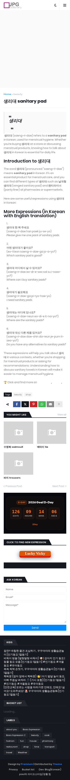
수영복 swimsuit (13, 447)
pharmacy (47, 740)
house (33, 740)
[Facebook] (17, 404)
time (36, 746)
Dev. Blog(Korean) (50, 769)
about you (11, 729)
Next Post (58, 486)
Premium (27, 764)
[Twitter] (25, 404)
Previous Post (14, 486)
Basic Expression (31, 729)
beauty (17, 94)
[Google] (44, 382)
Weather (22, 752)
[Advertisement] (35, 49)
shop (28, 394)
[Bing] (56, 382)
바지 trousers (12, 478)
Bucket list (28, 769)
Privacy (13, 769)
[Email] (50, 404)
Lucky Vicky (35, 553)
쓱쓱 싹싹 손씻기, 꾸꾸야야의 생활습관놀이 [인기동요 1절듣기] (34, 671)
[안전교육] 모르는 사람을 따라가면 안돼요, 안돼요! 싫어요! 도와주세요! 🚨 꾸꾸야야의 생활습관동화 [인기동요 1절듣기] (34, 690)
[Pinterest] (33, 404)
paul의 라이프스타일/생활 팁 (35, 774)
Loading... (10, 711)
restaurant (12, 746)
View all (61, 414)
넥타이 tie (42, 447)
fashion (10, 740)
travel (9, 752)
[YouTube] (11, 386)
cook (46, 735)
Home (7, 94)
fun (22, 740)
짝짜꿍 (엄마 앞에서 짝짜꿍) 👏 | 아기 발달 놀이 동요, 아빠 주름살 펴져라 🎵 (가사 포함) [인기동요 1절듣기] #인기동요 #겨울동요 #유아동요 (34, 679)
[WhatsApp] (42, 404)
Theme (57, 764)
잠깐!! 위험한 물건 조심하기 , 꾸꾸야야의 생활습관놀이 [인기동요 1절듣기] (34, 652)
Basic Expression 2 (15, 735)
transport (50, 746)
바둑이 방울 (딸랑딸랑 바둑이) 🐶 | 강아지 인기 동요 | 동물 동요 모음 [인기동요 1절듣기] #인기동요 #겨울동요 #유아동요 (34, 661)
